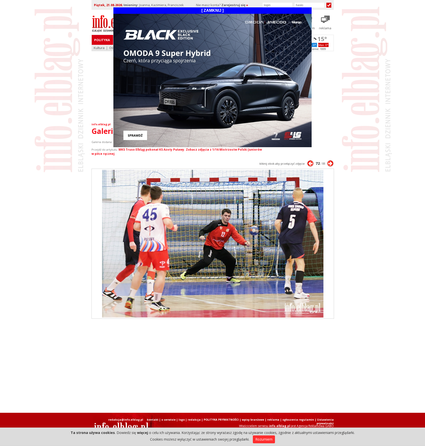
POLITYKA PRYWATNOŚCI (221, 419)
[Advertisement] (212, 366)
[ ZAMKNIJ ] (212, 10)
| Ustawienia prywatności (324, 421)
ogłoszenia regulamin (298, 419)
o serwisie (168, 419)
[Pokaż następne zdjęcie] (330, 163)
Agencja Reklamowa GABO (315, 426)
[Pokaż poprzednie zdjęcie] (310, 163)
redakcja (194, 419)
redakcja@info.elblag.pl (125, 419)
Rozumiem (264, 439)
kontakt (152, 419)
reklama (273, 419)
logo (182, 419)
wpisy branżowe (253, 419)
